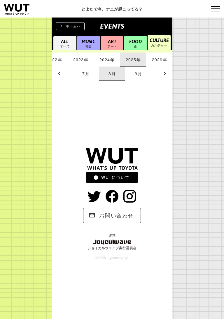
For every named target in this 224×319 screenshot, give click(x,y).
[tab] (54, 60)
